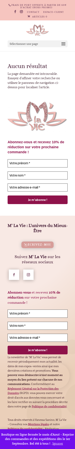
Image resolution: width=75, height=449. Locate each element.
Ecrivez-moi (39, 244)
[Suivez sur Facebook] (14, 275)
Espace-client (53, 12)
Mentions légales (38, 424)
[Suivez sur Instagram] (28, 275)
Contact (33, 12)
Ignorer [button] (57, 443)
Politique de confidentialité (25, 429)
